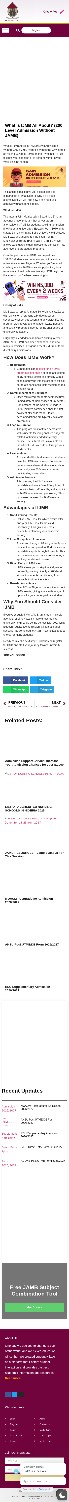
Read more (13, 1378)
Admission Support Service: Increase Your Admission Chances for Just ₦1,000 (34, 762)
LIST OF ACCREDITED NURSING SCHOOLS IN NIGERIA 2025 (28, 808)
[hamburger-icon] (5, 30)
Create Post (50, 11)
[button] (62, 1495)
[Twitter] (57, 30)
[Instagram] (62, 30)
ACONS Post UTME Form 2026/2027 (43, 1160)
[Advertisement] (34, 74)
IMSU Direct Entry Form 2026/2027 (41, 1147)
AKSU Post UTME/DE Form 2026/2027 (32, 944)
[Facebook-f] (53, 30)
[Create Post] (62, 12)
